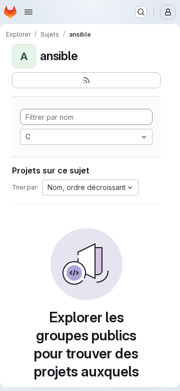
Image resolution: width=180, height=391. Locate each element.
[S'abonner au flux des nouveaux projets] (86, 80)
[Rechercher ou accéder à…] (141, 12)
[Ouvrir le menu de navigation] (28, 12)
